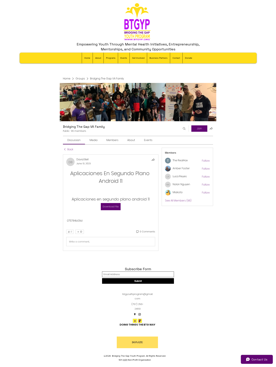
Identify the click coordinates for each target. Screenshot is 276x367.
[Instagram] (139, 314)
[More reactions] (79, 232)
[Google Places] (134, 314)
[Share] (153, 160)
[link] (73, 140)
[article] (110, 202)
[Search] (184, 128)
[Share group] (211, 128)
